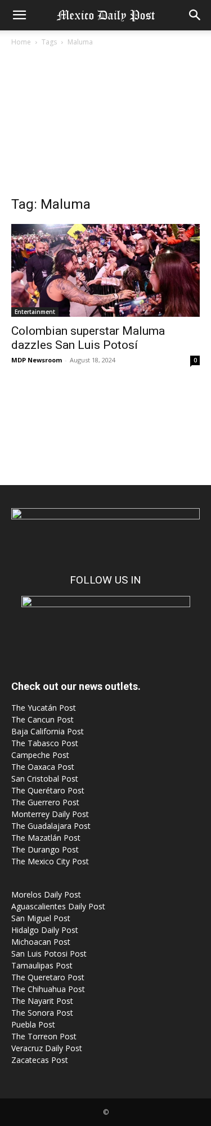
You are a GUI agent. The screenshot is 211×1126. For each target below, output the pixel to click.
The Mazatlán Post (45, 837)
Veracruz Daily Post (46, 1048)
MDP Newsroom (36, 360)
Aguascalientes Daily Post (58, 906)
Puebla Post (33, 1024)
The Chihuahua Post (48, 989)
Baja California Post (47, 731)
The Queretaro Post (47, 977)
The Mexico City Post (50, 861)
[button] (19, 15)
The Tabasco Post (44, 743)
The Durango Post (45, 849)
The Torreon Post (44, 1036)
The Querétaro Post (47, 790)
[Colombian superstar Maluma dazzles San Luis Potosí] (105, 270)
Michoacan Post (40, 941)
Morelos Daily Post (46, 894)
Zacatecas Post (39, 1060)
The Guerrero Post (45, 802)
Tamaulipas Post (42, 965)
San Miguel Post (40, 918)
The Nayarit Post (42, 1000)
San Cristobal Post (44, 778)
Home (21, 42)
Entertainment (35, 312)
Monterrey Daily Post (50, 814)
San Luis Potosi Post (49, 953)
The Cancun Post (42, 719)
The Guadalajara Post (51, 825)
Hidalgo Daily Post (44, 930)
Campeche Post (40, 755)
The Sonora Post (42, 1012)
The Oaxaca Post (42, 766)
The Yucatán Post (43, 707)
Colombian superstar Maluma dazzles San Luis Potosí (88, 338)
